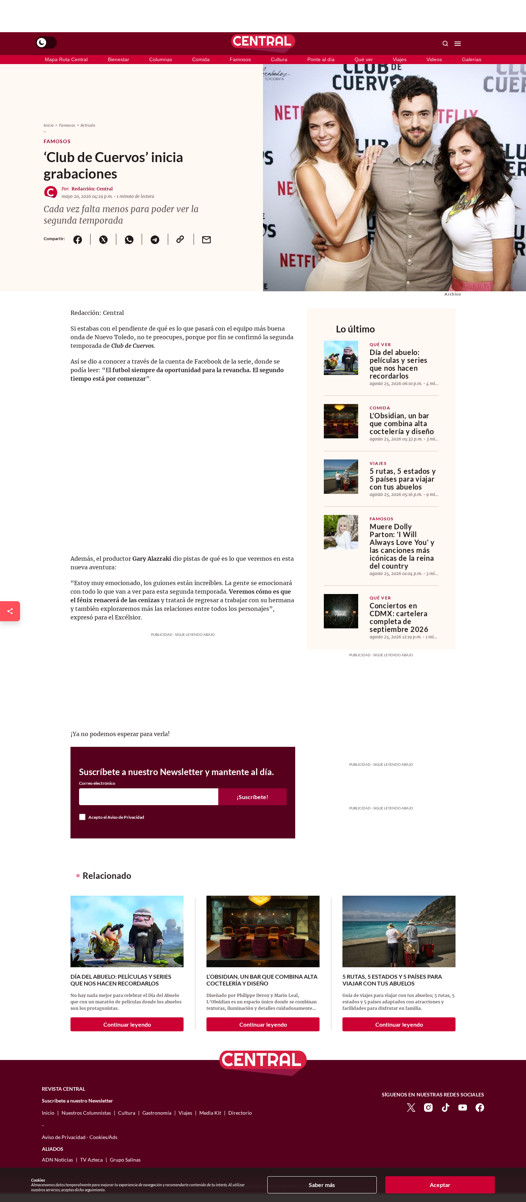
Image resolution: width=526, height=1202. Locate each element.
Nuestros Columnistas (86, 1113)
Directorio (240, 1113)
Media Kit (210, 1113)
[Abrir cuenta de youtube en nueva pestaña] (462, 1107)
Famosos (240, 59)
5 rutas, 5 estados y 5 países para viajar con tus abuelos (403, 479)
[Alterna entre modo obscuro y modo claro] (46, 43)
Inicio (49, 125)
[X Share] (103, 239)
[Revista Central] (263, 43)
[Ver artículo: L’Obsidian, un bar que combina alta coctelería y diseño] (341, 421)
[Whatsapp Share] (129, 239)
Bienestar (118, 59)
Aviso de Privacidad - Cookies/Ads (79, 1137)
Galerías (471, 59)
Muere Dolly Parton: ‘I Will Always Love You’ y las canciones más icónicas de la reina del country (402, 546)
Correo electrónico (97, 783)
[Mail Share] (206, 239)
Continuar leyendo (127, 1024)
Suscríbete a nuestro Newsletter (77, 1100)
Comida (201, 59)
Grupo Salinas (125, 1160)
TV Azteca (91, 1160)
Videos (434, 59)
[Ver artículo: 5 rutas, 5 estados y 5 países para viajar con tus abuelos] (341, 476)
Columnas (160, 59)
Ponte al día (321, 59)
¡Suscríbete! (252, 796)
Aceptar (440, 1184)
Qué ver (364, 59)
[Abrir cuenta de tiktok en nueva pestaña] (445, 1107)
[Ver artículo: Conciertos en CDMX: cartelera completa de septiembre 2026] (341, 611)
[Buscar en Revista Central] (445, 43)
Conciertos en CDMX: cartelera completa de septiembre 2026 (399, 617)
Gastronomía (156, 1113)
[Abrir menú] (457, 43)
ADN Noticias (57, 1160)
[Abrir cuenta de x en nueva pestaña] (411, 1107)
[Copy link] (181, 239)
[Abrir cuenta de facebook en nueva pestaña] (480, 1107)
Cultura (279, 59)
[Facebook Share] (77, 239)
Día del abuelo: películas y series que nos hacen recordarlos (399, 364)
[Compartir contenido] (10, 611)
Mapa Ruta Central (66, 59)
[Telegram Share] (154, 239)
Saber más (322, 1184)
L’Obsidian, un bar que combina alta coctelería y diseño (402, 423)
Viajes (399, 59)
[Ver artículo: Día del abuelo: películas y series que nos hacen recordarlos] (341, 358)
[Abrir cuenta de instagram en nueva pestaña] (428, 1107)
